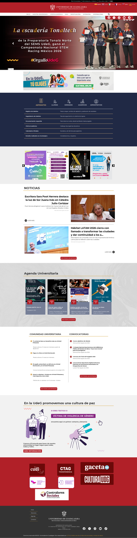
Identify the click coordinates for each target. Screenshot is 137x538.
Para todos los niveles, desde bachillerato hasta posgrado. (76, 121)
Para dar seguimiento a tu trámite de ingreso (72, 116)
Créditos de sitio (75, 535)
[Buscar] (108, 14)
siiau (66, 14)
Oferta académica (56, 14)
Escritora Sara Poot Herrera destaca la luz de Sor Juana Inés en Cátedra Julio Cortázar (46, 200)
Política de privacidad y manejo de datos (92, 535)
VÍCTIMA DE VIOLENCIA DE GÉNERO (73, 416)
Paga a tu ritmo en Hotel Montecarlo (44, 353)
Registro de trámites (32, 111)
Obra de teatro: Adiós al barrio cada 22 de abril (55, 308)
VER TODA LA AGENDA (68, 319)
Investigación (75, 14)
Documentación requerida (34, 121)
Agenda (33, 516)
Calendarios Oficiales (32, 131)
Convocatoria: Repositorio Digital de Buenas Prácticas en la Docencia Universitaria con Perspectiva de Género (86, 364)
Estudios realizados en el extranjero (36, 136)
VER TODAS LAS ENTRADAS (49, 388)
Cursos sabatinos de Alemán (81, 341)
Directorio (33, 513)
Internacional (98, 14)
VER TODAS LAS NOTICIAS (68, 258)
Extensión (86, 14)
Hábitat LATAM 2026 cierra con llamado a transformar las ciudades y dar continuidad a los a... (92, 231)
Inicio (28, 14)
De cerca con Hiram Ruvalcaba (98, 308)
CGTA (68, 535)
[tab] (41, 102)
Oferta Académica (31, 126)
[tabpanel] (68, 123)
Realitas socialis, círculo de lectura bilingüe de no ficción (79, 308)
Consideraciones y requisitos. (68, 136)
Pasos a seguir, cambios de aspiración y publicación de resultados (78, 111)
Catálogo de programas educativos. (70, 126)
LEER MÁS (31, 220)
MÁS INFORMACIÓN (32, 451)
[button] (13, 43)
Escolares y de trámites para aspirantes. (71, 131)
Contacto (33, 519)
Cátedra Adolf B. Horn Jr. (33, 307)
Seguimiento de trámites (33, 116)
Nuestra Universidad (40, 14)
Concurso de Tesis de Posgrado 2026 (84, 356)
